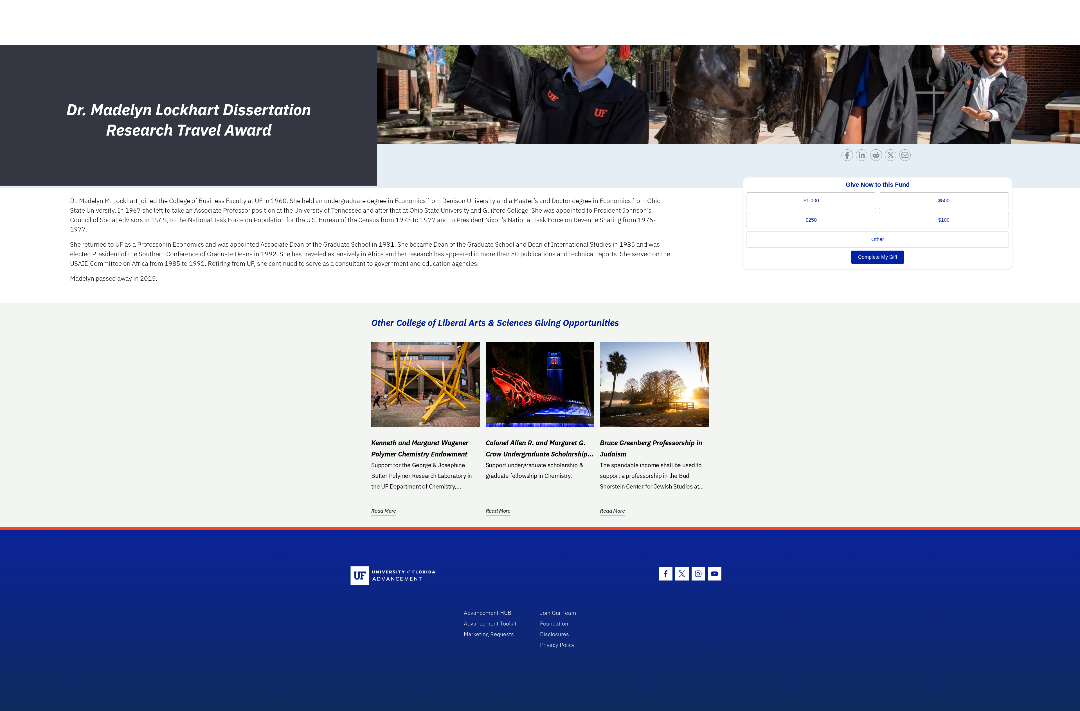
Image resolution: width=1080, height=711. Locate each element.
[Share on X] (892, 156)
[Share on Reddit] (877, 156)
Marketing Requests (489, 634)
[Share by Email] (906, 156)
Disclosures (554, 634)
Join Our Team (558, 612)
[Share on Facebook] (849, 156)
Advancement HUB (487, 612)
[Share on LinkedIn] (863, 156)
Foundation (554, 623)
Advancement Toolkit (490, 623)
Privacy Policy (557, 645)
